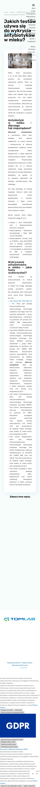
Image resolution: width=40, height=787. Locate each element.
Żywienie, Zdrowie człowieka (31, 22)
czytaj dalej (20, 531)
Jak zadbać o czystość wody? (20, 557)
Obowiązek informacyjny (20, 665)
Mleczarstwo (30, 17)
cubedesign (23, 668)
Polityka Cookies (27, 663)
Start (33, 8)
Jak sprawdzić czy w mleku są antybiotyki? (20, 590)
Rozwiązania (30, 14)
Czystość (32, 36)
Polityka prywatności (14, 663)
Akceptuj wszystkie (7, 710)
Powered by (14, 749)
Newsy (33, 46)
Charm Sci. (31, 52)
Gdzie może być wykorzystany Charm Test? (20, 525)
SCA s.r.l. (32, 55)
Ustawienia (18, 710)
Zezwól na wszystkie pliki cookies (11, 786)
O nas (33, 11)
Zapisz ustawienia (29, 786)
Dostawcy (31, 49)
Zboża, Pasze (30, 33)
